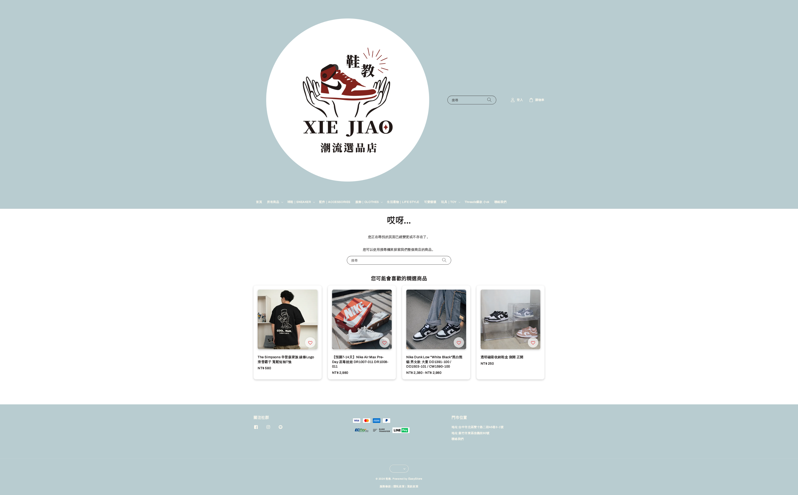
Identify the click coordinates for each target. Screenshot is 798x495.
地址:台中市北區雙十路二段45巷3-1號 (478, 427)
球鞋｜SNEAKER (299, 202)
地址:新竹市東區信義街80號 (470, 433)
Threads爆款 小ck (477, 202)
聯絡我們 (500, 202)
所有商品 (273, 202)
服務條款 (385, 486)
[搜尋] (489, 100)
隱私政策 (399, 486)
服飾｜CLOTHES (367, 202)
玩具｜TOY (449, 202)
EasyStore (415, 478)
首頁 (259, 202)
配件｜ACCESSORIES (334, 202)
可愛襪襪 (430, 202)
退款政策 (413, 486)
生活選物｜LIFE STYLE (403, 202)
